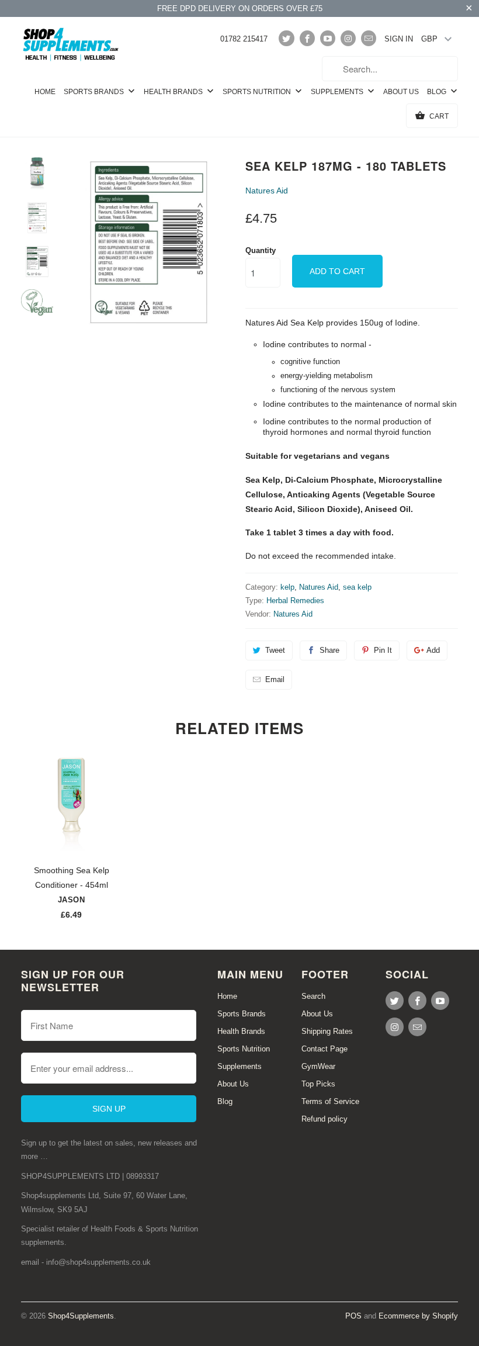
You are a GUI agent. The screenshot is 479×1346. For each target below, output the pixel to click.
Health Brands (174, 92)
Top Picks (318, 1083)
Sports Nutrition (258, 92)
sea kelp (357, 587)
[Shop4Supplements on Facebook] (307, 38)
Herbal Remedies (295, 600)
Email (274, 679)
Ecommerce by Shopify (418, 1316)
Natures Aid (266, 190)
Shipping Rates (327, 1031)
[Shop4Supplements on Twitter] (286, 38)
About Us (401, 92)
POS (353, 1316)
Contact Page (324, 1048)
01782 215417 (244, 38)
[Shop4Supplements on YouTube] (327, 38)
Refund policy (324, 1119)
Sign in (398, 38)
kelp (287, 587)
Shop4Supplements (81, 1316)
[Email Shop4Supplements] (368, 38)
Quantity (260, 250)
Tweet (275, 650)
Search (313, 996)
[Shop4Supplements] (71, 45)
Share (329, 650)
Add (433, 650)
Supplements (338, 92)
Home (44, 92)
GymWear (318, 1066)
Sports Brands (95, 92)
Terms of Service (330, 1101)
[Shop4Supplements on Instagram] (348, 38)
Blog (437, 92)
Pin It (383, 650)
